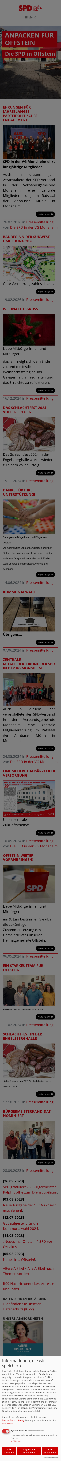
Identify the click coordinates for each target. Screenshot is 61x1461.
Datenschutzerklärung (13, 1420)
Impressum (7, 1423)
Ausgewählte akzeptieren (29, 1451)
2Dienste (16, 1441)
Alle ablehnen (9, 1451)
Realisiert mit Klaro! (50, 1457)
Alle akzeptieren (50, 1451)
